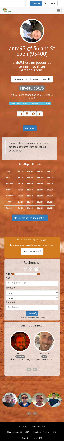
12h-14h (30, 171)
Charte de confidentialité (18, 432)
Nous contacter (38, 426)
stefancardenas (24, 353)
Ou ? (8, 278)
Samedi (8, 202)
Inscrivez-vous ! (32, 251)
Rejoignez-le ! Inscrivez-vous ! (31, 79)
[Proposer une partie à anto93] (27, 113)
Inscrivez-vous (29, 128)
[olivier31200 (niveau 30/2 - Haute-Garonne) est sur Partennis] (24, 399)
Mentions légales (41, 432)
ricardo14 (47, 353)
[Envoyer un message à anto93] (20, 113)
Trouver (31, 314)
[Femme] (30, 269)
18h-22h (50, 171)
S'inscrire (36, 3)
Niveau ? (10, 287)
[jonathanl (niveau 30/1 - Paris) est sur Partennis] (54, 399)
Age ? (9, 273)
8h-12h (20, 171)
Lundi (8, 171)
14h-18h (40, 171)
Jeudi (8, 189)
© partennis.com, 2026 (32, 438)
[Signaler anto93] (40, 113)
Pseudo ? (10, 302)
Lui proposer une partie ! (31, 218)
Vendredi (9, 195)
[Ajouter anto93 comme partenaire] (33, 113)
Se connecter (50, 3)
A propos (23, 426)
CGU (55, 432)
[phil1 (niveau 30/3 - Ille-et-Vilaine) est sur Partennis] (9, 399)
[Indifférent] (36, 269)
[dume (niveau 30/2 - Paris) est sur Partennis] (39, 399)
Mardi (8, 177)
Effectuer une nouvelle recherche (32, 318)
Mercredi (9, 183)
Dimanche (10, 208)
